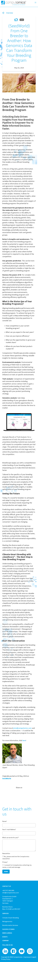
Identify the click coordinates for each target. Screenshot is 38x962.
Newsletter (6, 853)
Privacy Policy (5, 959)
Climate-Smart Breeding (10, 918)
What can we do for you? (10, 838)
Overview (9, 13)
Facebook (22, 792)
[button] (35, 2)
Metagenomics (7, 921)
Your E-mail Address (9, 829)
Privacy (5, 862)
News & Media (7, 933)
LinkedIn (19, 792)
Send (6, 872)
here (24, 740)
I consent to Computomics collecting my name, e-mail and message (16, 866)
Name (4, 821)
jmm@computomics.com (22, 728)
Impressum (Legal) (29, 957)
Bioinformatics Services (10, 925)
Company (5, 940)
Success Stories (8, 929)
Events (5, 937)
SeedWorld (6, 778)
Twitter (15, 792)
